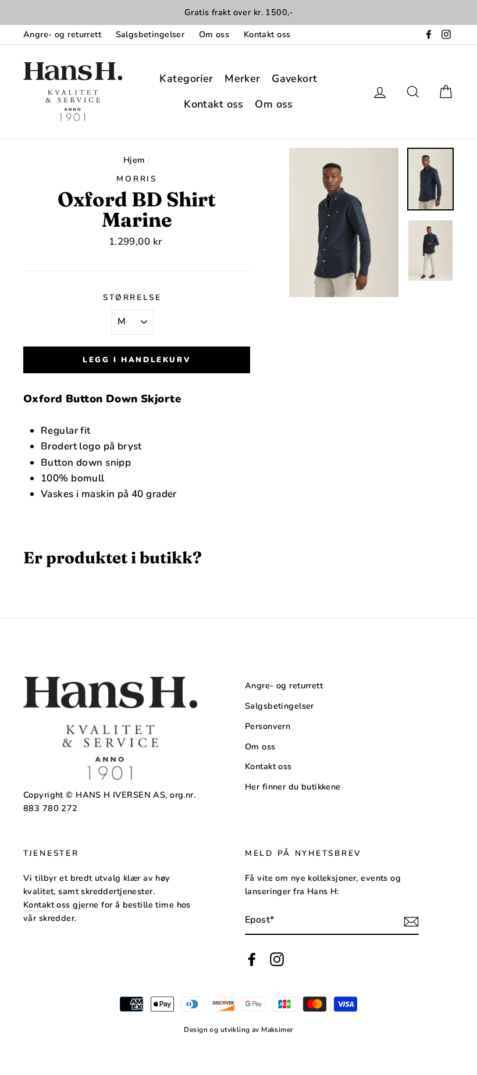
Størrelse (132, 297)
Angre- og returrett (62, 34)
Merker (243, 78)
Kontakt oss (267, 34)
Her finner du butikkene (293, 786)
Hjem (134, 160)
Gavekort (294, 78)
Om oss (214, 34)
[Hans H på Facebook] (252, 959)
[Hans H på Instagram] (277, 959)
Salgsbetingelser (150, 34)
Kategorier (186, 78)
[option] (238, 12)
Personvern (267, 726)
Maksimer (277, 1029)
